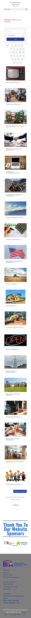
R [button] (20, 55)
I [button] (23, 49)
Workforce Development (11, 577)
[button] (20, 491)
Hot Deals (22, 497)
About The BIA (8, 584)
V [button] (18, 59)
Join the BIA (7, 589)
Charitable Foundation (10, 587)
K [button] (13, 52)
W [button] (22, 59)
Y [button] (17, 62)
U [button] (15, 59)
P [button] (14, 55)
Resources (6, 570)
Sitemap (23, 614)
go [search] (16, 39)
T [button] (12, 59)
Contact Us (18, 499)
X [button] (14, 62)
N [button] (23, 52)
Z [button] (20, 62)
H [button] (20, 49)
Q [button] (17, 55)
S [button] (23, 55)
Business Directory (9, 497)
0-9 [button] (7, 45)
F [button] (14, 49)
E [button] (11, 49)
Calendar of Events (9, 582)
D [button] (22, 45)
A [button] (12, 45)
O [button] (11, 55)
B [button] (15, 45)
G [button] (17, 49)
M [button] (20, 52)
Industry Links (7, 575)
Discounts (6, 572)
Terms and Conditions (14, 614)
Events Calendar (17, 497)
